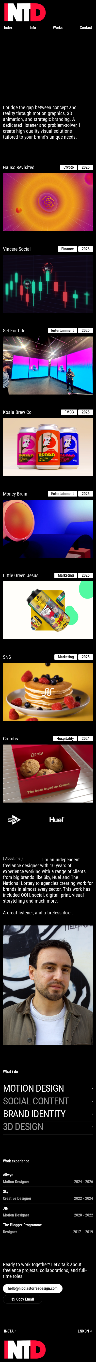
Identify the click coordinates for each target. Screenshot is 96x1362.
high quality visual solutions (44, 131)
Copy (23, 1299)
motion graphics (49, 113)
